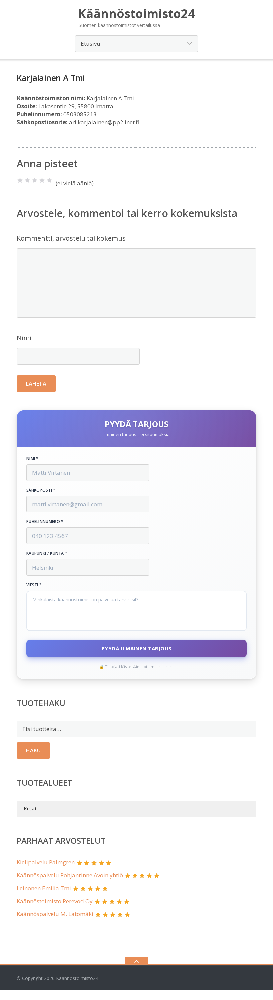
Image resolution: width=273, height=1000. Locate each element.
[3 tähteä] (34, 180)
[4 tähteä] (42, 180)
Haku (33, 750)
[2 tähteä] (27, 180)
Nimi (24, 337)
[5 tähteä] (49, 180)
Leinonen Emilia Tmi (44, 888)
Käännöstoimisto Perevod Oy (55, 901)
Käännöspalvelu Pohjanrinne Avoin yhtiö (70, 875)
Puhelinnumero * (45, 521)
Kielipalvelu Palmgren (46, 862)
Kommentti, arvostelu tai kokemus (71, 238)
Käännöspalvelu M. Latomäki (55, 914)
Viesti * (34, 585)
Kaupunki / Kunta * (46, 553)
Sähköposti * (41, 490)
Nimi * (32, 458)
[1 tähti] (20, 180)
